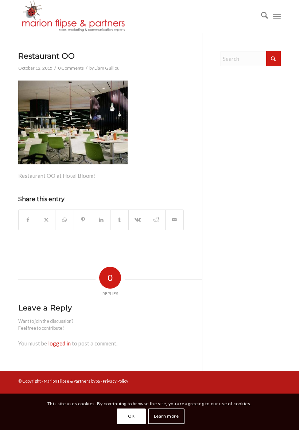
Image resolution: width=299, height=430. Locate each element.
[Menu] (277, 16)
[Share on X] (46, 220)
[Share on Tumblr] (119, 220)
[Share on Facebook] (28, 220)
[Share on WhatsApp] (64, 220)
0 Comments (71, 68)
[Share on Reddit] (156, 220)
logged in (59, 343)
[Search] (261, 16)
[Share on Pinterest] (83, 220)
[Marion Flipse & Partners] (73, 16)
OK (131, 416)
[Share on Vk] (138, 220)
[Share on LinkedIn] (101, 220)
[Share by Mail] (174, 220)
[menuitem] (261, 16)
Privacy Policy (115, 381)
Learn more (166, 416)
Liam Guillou (107, 68)
